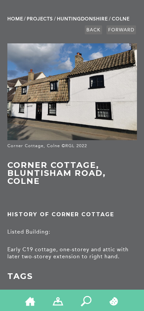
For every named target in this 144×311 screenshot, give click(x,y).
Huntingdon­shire (82, 19)
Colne (121, 19)
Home (15, 19)
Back (93, 30)
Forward (121, 30)
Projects (40, 19)
